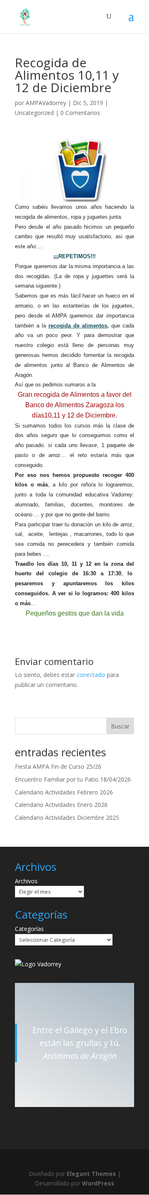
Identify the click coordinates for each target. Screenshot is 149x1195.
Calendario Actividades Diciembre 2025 (67, 817)
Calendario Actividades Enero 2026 (61, 805)
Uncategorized (34, 113)
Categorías (29, 929)
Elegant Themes (91, 1174)
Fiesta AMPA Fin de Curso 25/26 (58, 766)
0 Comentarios (80, 113)
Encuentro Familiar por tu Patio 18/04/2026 (73, 779)
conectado (91, 675)
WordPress (98, 1183)
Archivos (26, 881)
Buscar (120, 726)
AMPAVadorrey (46, 103)
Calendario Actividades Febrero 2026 (64, 792)
